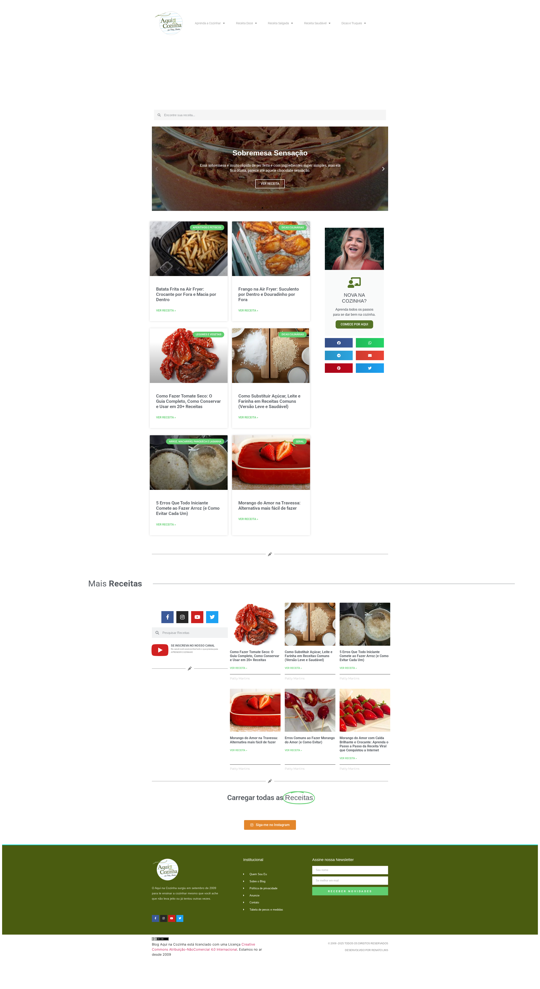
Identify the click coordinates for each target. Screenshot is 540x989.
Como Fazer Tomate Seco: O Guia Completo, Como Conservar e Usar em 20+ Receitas (188, 401)
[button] (156, 168)
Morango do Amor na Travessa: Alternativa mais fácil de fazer (269, 505)
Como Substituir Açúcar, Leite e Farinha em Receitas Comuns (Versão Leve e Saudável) (269, 401)
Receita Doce (244, 23)
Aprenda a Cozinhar (208, 23)
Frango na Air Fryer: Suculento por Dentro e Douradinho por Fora (268, 294)
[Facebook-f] (167, 617)
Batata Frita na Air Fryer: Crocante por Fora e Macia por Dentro (186, 294)
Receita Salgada (278, 23)
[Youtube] (197, 617)
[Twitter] (212, 617)
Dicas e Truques (352, 23)
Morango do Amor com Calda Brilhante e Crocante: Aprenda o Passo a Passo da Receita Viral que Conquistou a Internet (364, 744)
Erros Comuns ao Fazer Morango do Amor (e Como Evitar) (310, 740)
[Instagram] (182, 617)
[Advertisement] (270, 75)
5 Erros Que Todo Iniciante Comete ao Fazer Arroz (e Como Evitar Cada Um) (188, 508)
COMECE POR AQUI (354, 324)
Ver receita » (166, 310)
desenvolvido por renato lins (366, 950)
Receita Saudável (315, 23)
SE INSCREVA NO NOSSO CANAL (193, 645)
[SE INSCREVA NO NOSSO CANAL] (160, 650)
